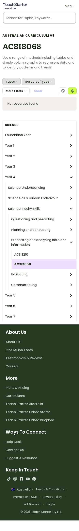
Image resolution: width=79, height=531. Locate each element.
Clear (38, 91)
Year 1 (9, 145)
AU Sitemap (32, 504)
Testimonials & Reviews (24, 358)
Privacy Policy (52, 497)
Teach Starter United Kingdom (30, 420)
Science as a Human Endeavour (33, 198)
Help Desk (14, 441)
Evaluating (19, 274)
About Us (13, 342)
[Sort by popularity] (72, 90)
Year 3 (10, 166)
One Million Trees (19, 350)
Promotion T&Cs (25, 497)
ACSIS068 (22, 264)
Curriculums (15, 395)
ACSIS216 (21, 254)
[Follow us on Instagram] (15, 479)
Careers (12, 366)
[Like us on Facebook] (21, 479)
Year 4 (10, 177)
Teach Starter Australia (24, 404)
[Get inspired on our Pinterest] (34, 479)
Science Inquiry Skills (24, 208)
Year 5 (10, 295)
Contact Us (15, 450)
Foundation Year (18, 135)
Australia (23, 489)
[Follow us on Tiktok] (9, 479)
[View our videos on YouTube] (28, 479)
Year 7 (10, 316)
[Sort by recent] (63, 90)
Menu (69, 6)
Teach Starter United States (28, 412)
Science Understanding (26, 187)
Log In (51, 504)
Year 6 (10, 306)
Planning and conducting (30, 229)
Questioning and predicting (32, 219)
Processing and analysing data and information (38, 242)
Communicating (24, 285)
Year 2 (10, 156)
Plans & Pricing (17, 387)
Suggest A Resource (21, 458)
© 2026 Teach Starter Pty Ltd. (41, 512)
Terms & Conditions (50, 489)
